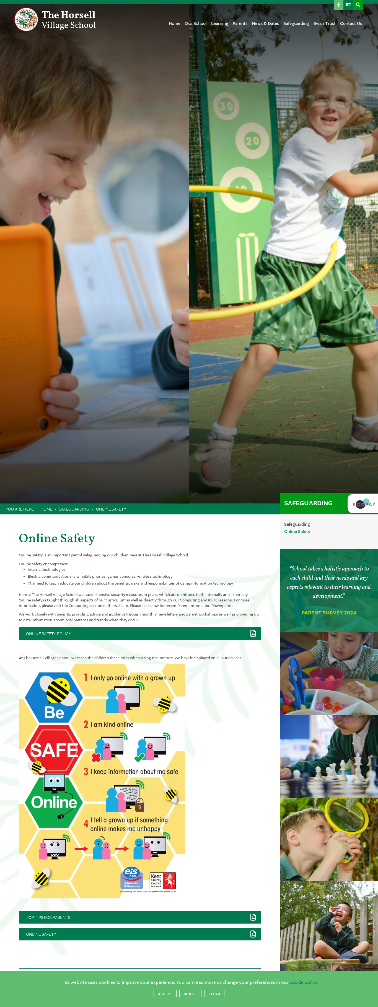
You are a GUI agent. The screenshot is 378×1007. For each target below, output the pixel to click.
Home (46, 509)
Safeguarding (74, 509)
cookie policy (303, 982)
